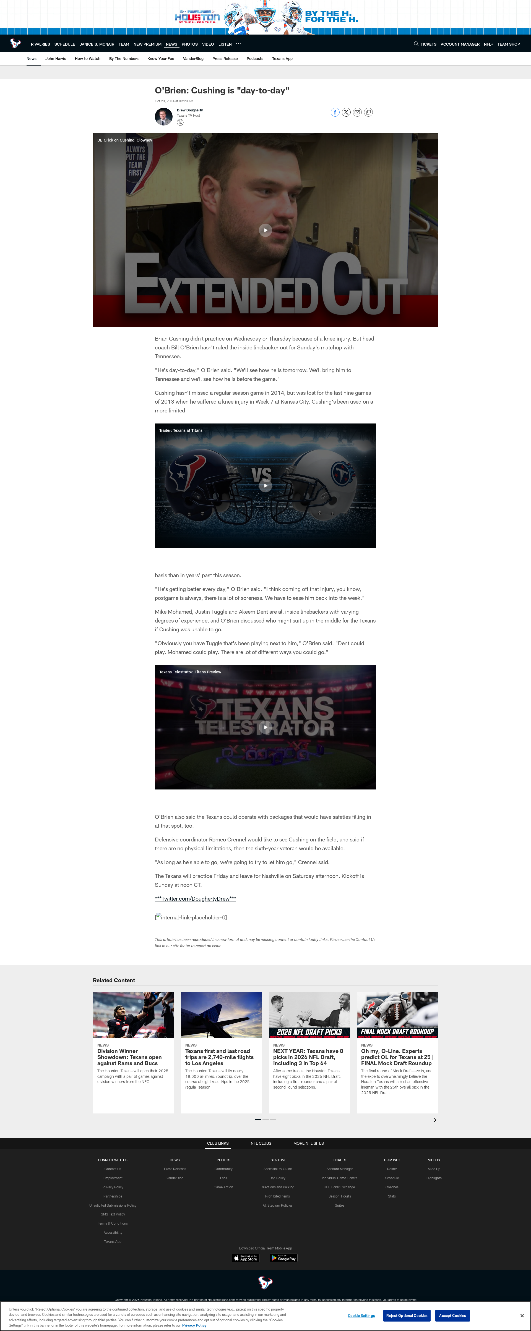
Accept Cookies (452, 1315)
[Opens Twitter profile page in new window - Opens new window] (180, 122)
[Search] (416, 43)
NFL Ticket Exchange (339, 1187)
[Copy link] (368, 112)
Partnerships (112, 1196)
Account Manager (340, 1169)
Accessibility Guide (278, 1169)
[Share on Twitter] (346, 115)
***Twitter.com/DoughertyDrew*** (195, 898)
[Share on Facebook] (335, 115)
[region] (265, 1316)
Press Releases (175, 1169)
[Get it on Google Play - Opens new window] (284, 1260)
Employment (113, 1178)
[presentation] (436, 1121)
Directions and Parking (277, 1187)
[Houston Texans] (265, 1283)
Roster (392, 1169)
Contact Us (113, 1169)
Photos (223, 1160)
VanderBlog (175, 1178)
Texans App (112, 1241)
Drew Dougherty (190, 110)
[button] (265, 230)
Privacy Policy (113, 1187)
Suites (339, 1205)
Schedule (392, 1178)
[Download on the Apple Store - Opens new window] (246, 1258)
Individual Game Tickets (339, 1178)
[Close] (522, 1315)
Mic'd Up (434, 1169)
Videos (434, 1160)
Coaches (392, 1187)
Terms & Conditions (113, 1223)
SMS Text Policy (113, 1214)
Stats (392, 1196)
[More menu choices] (238, 43)
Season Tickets (340, 1196)
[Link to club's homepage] (15, 43)
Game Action (223, 1187)
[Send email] (357, 115)
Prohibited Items (277, 1196)
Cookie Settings (361, 1315)
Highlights (434, 1178)
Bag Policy (277, 1178)
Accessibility (113, 1232)
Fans (223, 1178)
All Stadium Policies (278, 1205)
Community (224, 1169)
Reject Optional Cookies (407, 1315)
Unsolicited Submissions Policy (112, 1205)
